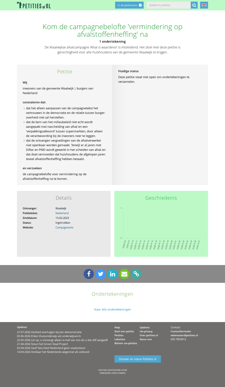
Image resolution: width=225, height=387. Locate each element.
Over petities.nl (149, 335)
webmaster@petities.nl (184, 335)
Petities (118, 335)
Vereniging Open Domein (112, 373)
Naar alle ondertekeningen (112, 309)
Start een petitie (124, 331)
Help (117, 327)
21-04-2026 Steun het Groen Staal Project (42, 344)
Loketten (119, 339)
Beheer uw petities (125, 343)
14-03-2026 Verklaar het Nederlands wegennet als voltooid (53, 352)
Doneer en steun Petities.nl (137, 359)
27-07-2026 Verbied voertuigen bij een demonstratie (49, 332)
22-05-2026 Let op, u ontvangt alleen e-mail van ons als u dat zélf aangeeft (62, 340)
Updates (145, 327)
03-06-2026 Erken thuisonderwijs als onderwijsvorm (49, 336)
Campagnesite (64, 227)
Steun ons (146, 339)
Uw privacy (146, 331)
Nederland (62, 213)
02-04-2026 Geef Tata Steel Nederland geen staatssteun (51, 348)
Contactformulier (181, 331)
